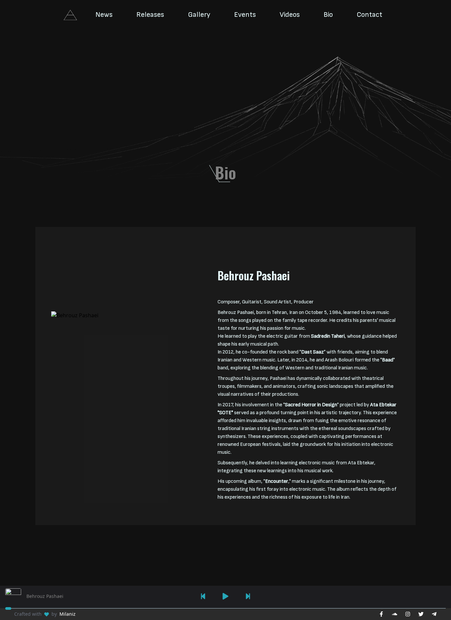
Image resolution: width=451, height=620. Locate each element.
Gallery (199, 14)
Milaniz (67, 614)
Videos (290, 14)
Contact (369, 14)
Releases (150, 14)
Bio (328, 14)
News (104, 14)
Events (245, 14)
